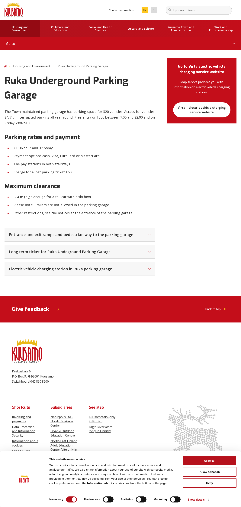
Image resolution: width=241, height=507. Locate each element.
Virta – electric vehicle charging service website (202, 110)
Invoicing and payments (21, 419)
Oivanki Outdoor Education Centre (62, 433)
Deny (209, 483)
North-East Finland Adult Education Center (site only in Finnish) (63, 447)
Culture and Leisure (140, 28)
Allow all (209, 460)
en (145, 10)
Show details (196, 499)
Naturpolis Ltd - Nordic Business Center (61, 421)
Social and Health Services (100, 28)
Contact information (121, 10)
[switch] (108, 499)
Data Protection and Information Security (23, 431)
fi (155, 10)
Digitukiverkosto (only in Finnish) (101, 429)
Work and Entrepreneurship (221, 28)
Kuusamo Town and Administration (181, 28)
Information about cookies (25, 443)
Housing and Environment (20, 28)
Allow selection (210, 471)
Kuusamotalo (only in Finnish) (102, 419)
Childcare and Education (60, 28)
